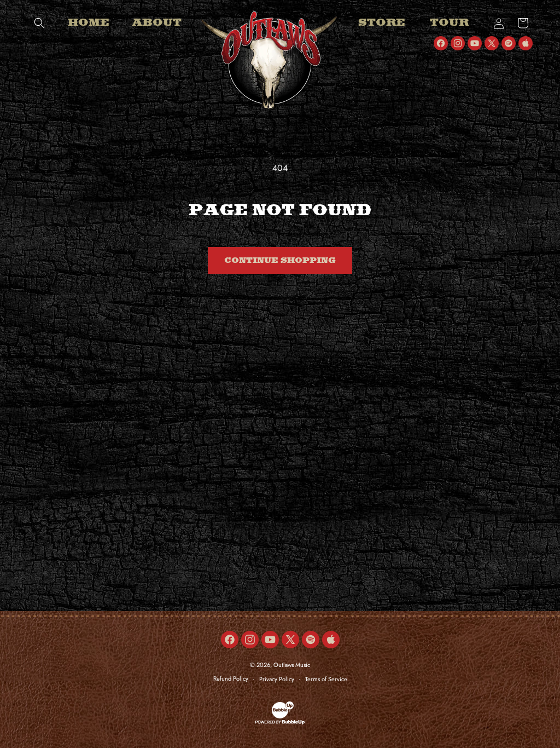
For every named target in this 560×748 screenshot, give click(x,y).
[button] (39, 23)
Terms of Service (326, 679)
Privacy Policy (276, 679)
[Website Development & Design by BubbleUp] (280, 722)
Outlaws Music (291, 664)
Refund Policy (230, 678)
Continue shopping (280, 260)
